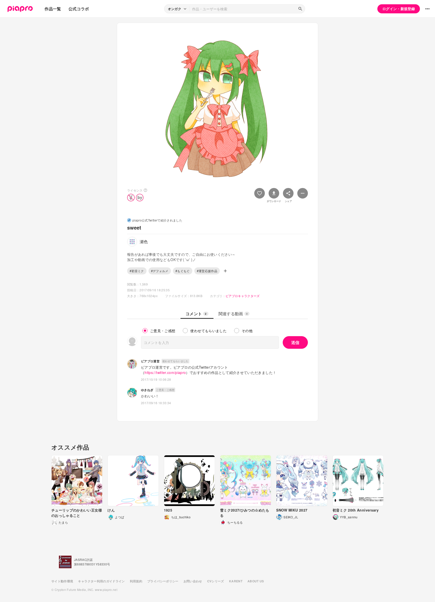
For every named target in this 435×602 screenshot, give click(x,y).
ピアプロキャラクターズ (243, 296)
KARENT (235, 581)
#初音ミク (137, 271)
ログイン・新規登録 (398, 8)
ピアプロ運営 (150, 361)
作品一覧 (53, 9)
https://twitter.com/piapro (165, 372)
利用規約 (136, 581)
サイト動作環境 (62, 581)
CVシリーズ (215, 581)
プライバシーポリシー (162, 581)
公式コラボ (78, 9)
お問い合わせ (193, 581)
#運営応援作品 (207, 271)
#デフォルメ (159, 271)
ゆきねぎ (147, 390)
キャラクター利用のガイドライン (101, 581)
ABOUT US (255, 581)
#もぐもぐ (182, 271)
